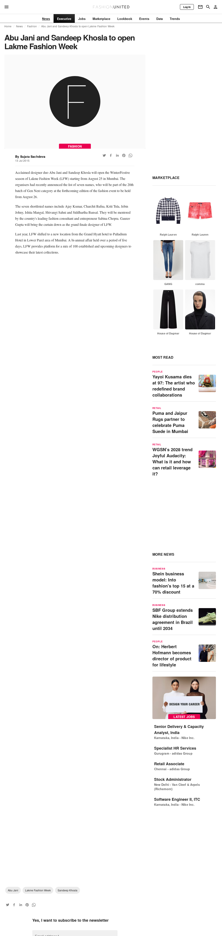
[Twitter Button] (104, 155)
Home (8, 26)
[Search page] (208, 7)
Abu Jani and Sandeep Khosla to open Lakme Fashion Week (77, 26)
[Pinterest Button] (124, 155)
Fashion (32, 26)
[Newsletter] (200, 7)
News (19, 26)
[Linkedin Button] (117, 155)
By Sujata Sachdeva (30, 156)
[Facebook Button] (111, 155)
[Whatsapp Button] (130, 155)
